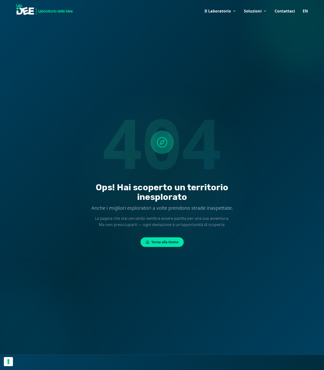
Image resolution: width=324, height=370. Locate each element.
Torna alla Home (164, 242)
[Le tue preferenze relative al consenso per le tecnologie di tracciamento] (8, 361)
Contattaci (285, 11)
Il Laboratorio (218, 11)
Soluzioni (253, 11)
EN (305, 11)
